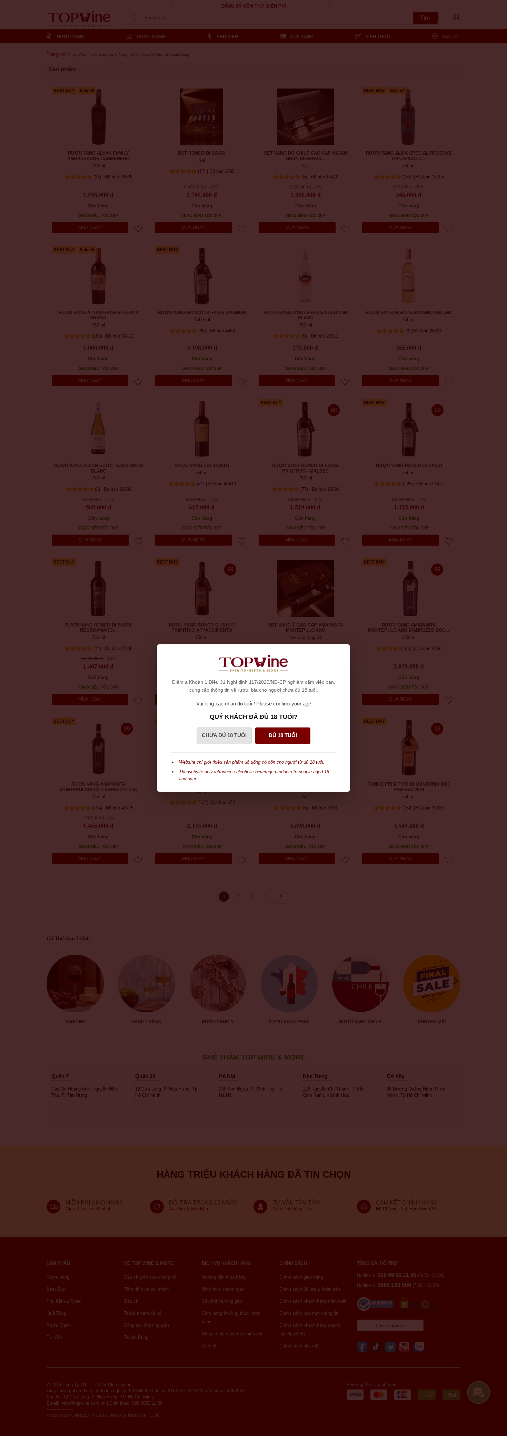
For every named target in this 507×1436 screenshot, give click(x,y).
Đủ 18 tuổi (283, 735)
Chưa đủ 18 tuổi (224, 735)
